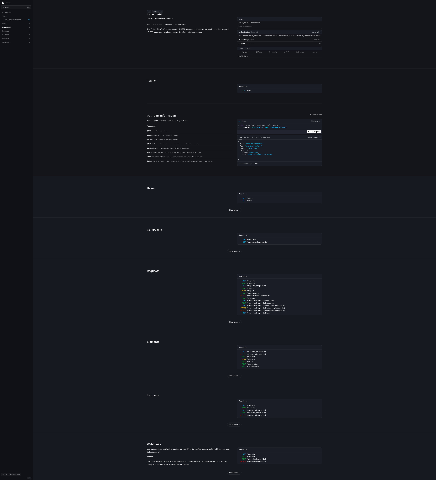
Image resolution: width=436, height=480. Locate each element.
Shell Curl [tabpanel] (243, 56)
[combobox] (284, 39)
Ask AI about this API (12, 474)
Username (242, 40)
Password (242, 43)
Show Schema (313, 137)
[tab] (245, 52)
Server (241, 19)
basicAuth (316, 32)
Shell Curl (314, 121)
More (318, 36)
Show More (233, 210)
